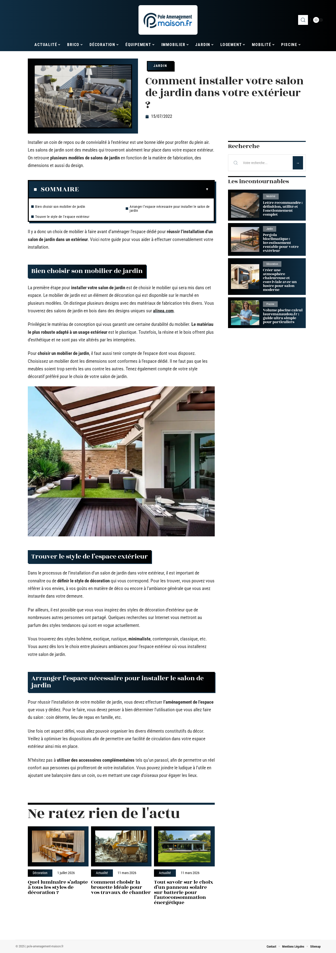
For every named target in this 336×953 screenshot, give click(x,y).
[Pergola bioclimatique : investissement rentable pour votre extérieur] (245, 239)
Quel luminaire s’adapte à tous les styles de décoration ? (58, 887)
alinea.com (163, 311)
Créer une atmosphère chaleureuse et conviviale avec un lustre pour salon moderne (280, 280)
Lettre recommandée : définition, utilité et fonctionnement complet (283, 208)
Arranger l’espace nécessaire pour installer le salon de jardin (170, 208)
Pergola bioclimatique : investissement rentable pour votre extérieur (281, 243)
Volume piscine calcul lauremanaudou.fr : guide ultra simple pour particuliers (283, 316)
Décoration (40, 873)
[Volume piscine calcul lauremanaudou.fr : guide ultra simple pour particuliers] (245, 312)
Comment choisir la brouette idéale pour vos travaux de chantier (121, 887)
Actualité (102, 873)
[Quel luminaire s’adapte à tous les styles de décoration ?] (58, 846)
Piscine (270, 304)
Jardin (160, 66)
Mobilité (270, 196)
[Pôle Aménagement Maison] (168, 20)
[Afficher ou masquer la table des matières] (144, 189)
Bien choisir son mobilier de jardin (60, 207)
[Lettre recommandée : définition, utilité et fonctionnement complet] (245, 205)
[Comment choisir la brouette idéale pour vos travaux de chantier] (121, 846)
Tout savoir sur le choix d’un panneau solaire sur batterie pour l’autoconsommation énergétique (183, 892)
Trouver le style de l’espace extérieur (62, 217)
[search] (303, 20)
